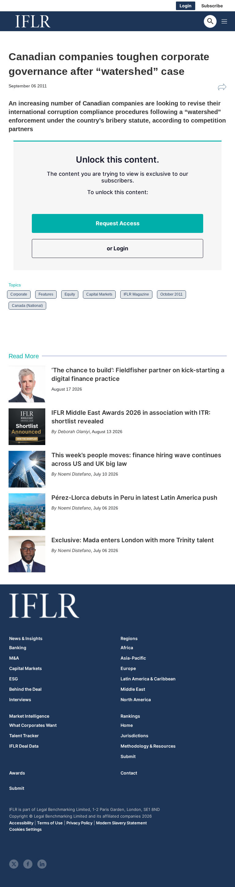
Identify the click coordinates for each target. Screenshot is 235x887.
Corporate (18, 294)
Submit (128, 756)
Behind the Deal (25, 689)
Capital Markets (99, 294)
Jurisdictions (134, 736)
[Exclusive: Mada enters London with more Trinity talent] (27, 554)
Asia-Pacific (133, 658)
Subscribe (212, 5)
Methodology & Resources (148, 746)
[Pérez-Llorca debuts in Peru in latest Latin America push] (27, 511)
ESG (13, 679)
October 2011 (171, 294)
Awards (17, 772)
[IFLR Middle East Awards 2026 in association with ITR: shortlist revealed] (27, 426)
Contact (129, 772)
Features (46, 294)
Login (186, 5)
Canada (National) (27, 306)
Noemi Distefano (74, 474)
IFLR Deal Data (24, 746)
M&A (14, 658)
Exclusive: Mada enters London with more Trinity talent (132, 540)
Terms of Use (50, 822)
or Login (117, 248)
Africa (127, 648)
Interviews (20, 699)
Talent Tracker (24, 736)
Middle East (133, 689)
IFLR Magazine (136, 294)
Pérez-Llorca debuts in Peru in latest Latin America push (134, 497)
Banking (17, 648)
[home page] (39, 21)
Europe (128, 668)
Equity (70, 294)
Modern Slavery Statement (121, 822)
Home (127, 725)
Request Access (118, 223)
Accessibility (21, 822)
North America (136, 699)
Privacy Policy (79, 822)
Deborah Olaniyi (74, 431)
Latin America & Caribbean (148, 679)
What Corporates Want (33, 725)
